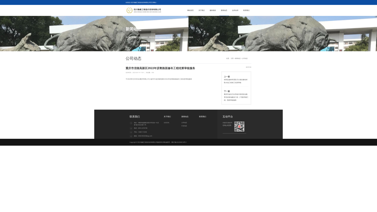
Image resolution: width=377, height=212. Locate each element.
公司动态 (245, 58)
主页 (232, 58)
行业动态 (184, 126)
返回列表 (248, 67)
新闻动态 (238, 58)
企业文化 (166, 122)
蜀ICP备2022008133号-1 (179, 142)
